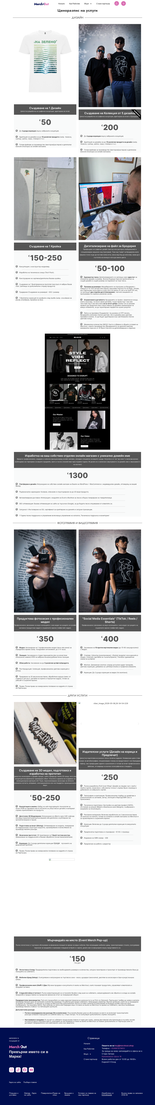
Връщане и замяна (68, 1094)
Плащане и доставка (13, 1094)
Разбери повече (30, 1082)
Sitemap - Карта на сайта (30, 1094)
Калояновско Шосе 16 (111, 1056)
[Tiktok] (18, 1069)
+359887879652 (117, 1048)
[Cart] (123, 3)
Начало (61, 4)
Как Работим (74, 4)
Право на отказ (56, 1094)
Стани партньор (103, 4)
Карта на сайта (15, 1082)
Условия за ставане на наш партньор (87, 1094)
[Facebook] (24, 1069)
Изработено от (108, 1094)
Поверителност (47, 1093)
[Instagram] (11, 1069)
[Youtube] (31, 1069)
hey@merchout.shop (124, 1045)
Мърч (86, 4)
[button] (81, 723)
